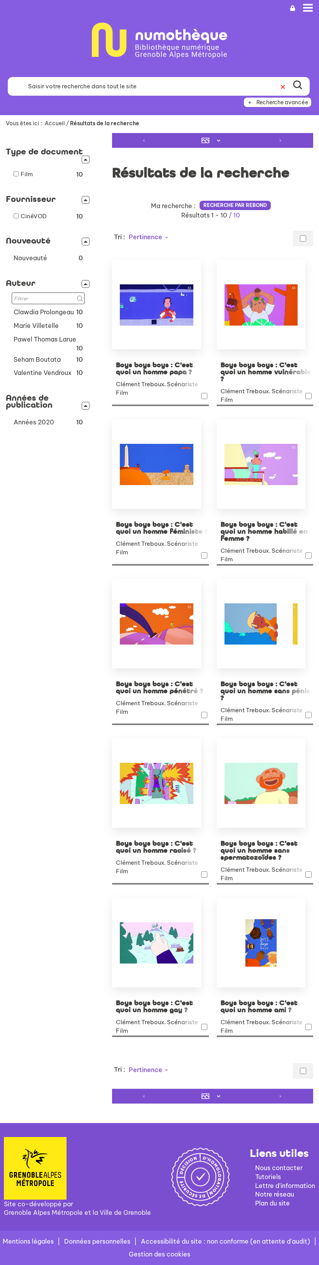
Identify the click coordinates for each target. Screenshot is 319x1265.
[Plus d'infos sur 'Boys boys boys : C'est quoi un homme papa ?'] (160, 304)
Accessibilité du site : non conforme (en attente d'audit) (225, 1241)
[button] (48, 258)
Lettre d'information (285, 1186)
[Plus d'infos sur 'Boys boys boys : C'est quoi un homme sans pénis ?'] (265, 623)
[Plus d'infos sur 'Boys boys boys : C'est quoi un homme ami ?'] (265, 942)
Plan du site (272, 1203)
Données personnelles (97, 1241)
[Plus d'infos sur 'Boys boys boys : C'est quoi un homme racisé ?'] (160, 783)
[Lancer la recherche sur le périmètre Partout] (298, 86)
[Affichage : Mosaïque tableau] (213, 140)
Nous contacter (279, 1168)
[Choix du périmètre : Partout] (15, 86)
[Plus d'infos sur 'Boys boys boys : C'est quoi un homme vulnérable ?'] (265, 304)
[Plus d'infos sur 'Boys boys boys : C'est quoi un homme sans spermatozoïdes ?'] (265, 783)
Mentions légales (28, 1241)
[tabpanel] (159, 619)
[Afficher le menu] (308, 8)
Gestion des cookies (159, 1254)
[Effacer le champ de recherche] (283, 86)
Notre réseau (274, 1194)
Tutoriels (268, 1177)
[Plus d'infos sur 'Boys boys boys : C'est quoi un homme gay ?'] (160, 942)
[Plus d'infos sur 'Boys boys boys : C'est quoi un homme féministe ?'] (160, 464)
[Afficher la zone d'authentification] (292, 8)
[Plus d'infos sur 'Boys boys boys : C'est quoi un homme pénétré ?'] (160, 623)
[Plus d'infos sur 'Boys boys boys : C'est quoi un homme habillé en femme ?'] (265, 464)
